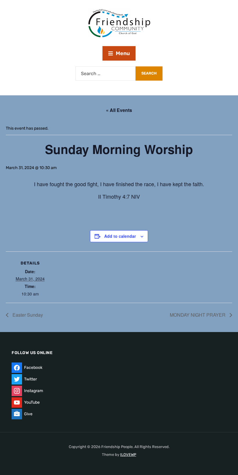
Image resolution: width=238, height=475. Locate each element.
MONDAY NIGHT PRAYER (198, 314)
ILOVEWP (128, 454)
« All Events (119, 110)
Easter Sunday (27, 314)
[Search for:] (105, 73)
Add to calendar (120, 236)
